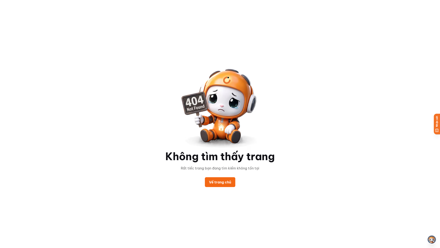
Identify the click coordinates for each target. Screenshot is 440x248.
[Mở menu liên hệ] (432, 240)
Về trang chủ (220, 182)
